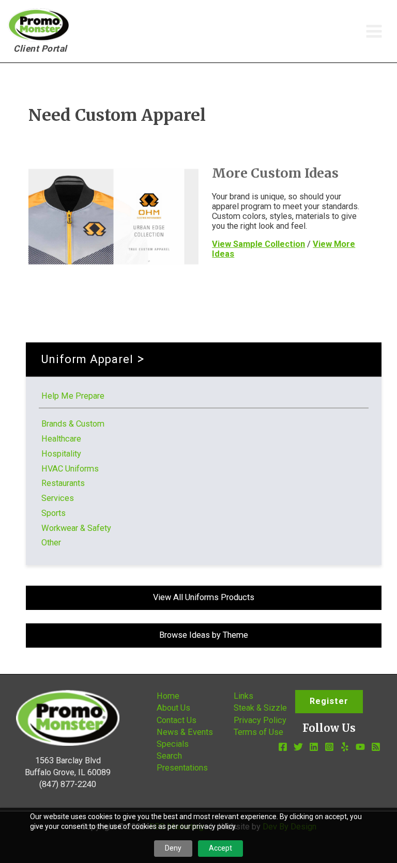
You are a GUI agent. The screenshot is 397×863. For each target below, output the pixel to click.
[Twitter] (298, 746)
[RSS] (375, 746)
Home (168, 696)
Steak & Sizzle (260, 708)
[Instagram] (329, 746)
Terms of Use (258, 732)
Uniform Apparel (87, 359)
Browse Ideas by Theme (203, 635)
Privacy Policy (260, 720)
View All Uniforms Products (203, 597)
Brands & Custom (72, 424)
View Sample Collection (258, 244)
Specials (173, 744)
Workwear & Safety (76, 528)
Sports (53, 513)
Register (329, 701)
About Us (173, 708)
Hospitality (61, 454)
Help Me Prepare (72, 396)
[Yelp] (344, 746)
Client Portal (40, 48)
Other (51, 542)
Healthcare (61, 439)
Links (243, 696)
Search (169, 756)
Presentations (182, 768)
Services (57, 498)
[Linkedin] (313, 746)
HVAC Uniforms (70, 469)
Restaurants (63, 483)
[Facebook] (282, 746)
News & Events (185, 732)
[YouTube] (360, 746)
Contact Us (176, 720)
